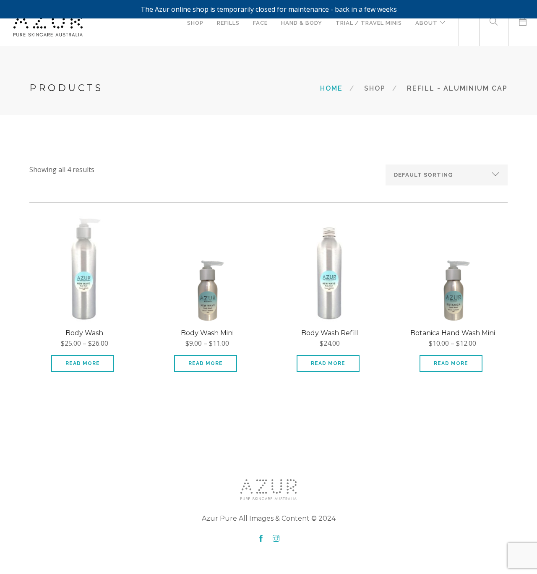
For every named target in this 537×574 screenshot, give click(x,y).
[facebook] (261, 538)
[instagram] (276, 538)
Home (331, 88)
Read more (82, 363)
